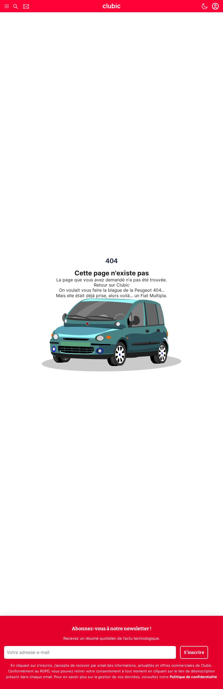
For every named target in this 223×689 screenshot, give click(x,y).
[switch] (204, 6)
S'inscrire (194, 652)
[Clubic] (111, 7)
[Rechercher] (15, 7)
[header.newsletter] (26, 7)
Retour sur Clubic (111, 285)
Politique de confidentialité (193, 677)
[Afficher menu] (7, 6)
